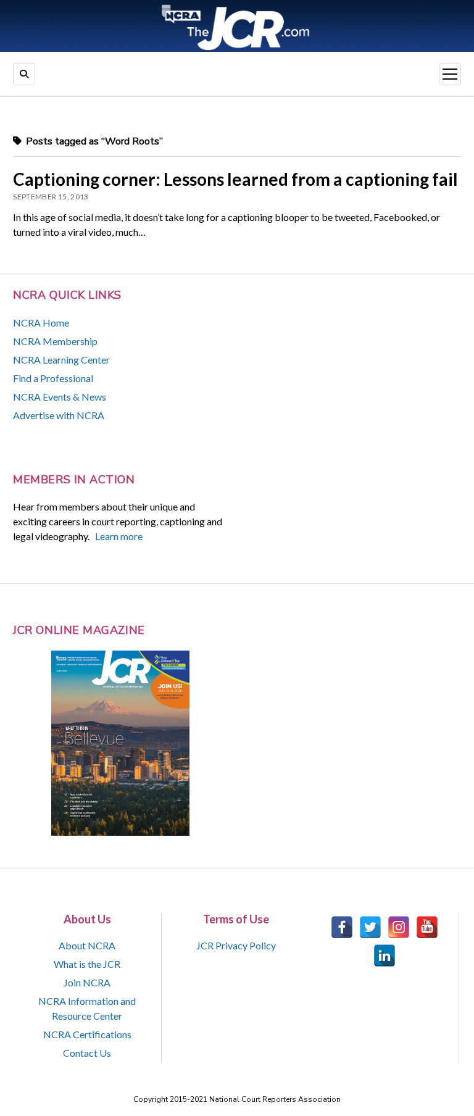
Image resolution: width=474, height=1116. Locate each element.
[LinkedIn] (384, 955)
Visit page (237, 26)
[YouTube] (427, 927)
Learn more (119, 536)
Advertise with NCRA (58, 415)
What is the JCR (87, 964)
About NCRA (87, 945)
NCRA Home (41, 322)
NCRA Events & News (59, 396)
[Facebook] (342, 927)
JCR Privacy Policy (236, 945)
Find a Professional (53, 378)
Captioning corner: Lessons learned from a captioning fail (235, 179)
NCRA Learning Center (61, 359)
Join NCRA (87, 982)
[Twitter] (370, 927)
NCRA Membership (55, 341)
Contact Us (87, 1053)
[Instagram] (399, 927)
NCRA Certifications (87, 1034)
